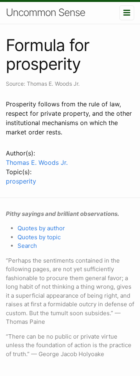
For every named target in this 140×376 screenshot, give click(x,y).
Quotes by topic (39, 237)
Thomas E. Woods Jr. (37, 162)
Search (27, 245)
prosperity (21, 181)
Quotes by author (41, 228)
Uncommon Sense (45, 12)
